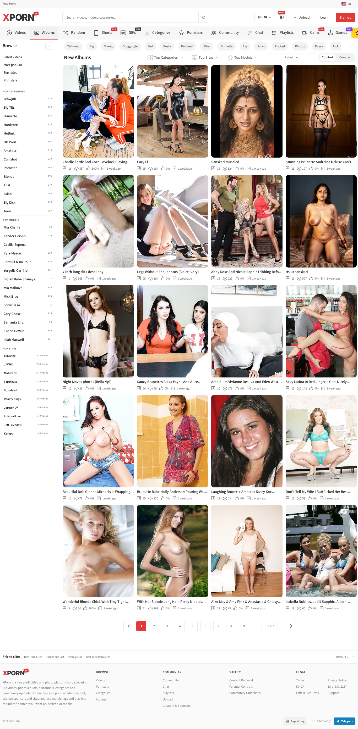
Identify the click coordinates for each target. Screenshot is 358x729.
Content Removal (241, 680)
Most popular (13, 65)
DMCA (300, 686)
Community (171, 680)
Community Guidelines (245, 693)
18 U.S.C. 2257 (337, 686)
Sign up (345, 17)
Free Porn (9, 3)
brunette (226, 46)
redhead (187, 46)
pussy (319, 46)
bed (150, 46)
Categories (103, 693)
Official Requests (307, 693)
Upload (168, 699)
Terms (300, 680)
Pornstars (10, 80)
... (257, 626)
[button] (352, 46)
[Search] (203, 17)
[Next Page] (291, 626)
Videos (100, 680)
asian (261, 46)
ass (245, 46)
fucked (280, 46)
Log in (324, 17)
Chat (166, 686)
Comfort (327, 57)
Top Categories (166, 57)
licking (338, 46)
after (206, 46)
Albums (101, 699)
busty (167, 46)
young (108, 46)
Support (333, 693)
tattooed (73, 46)
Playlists (168, 693)
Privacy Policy (337, 680)
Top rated (10, 72)
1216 (271, 626)
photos (300, 46)
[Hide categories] (49, 46)
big (92, 46)
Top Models (243, 57)
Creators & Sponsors (177, 705)
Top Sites (206, 57)
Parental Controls (241, 686)
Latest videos (13, 57)
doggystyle (130, 46)
